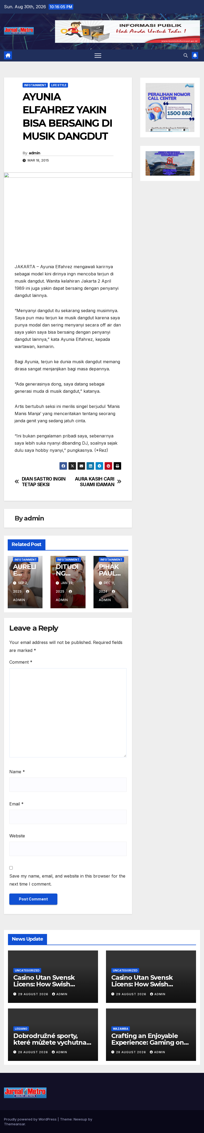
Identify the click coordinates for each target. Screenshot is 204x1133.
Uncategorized (27, 970)
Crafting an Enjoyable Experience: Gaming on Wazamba (147, 1042)
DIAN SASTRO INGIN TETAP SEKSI (44, 481)
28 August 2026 (33, 1052)
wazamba (120, 1028)
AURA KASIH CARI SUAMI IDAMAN (94, 481)
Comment (20, 662)
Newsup (80, 1119)
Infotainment (35, 85)
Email (16, 804)
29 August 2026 (33, 994)
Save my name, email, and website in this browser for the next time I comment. (67, 880)
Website (17, 835)
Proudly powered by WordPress (31, 1119)
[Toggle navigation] (97, 55)
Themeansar (14, 1124)
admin (34, 153)
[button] (186, 55)
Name (17, 771)
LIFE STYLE (58, 85)
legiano (21, 1028)
